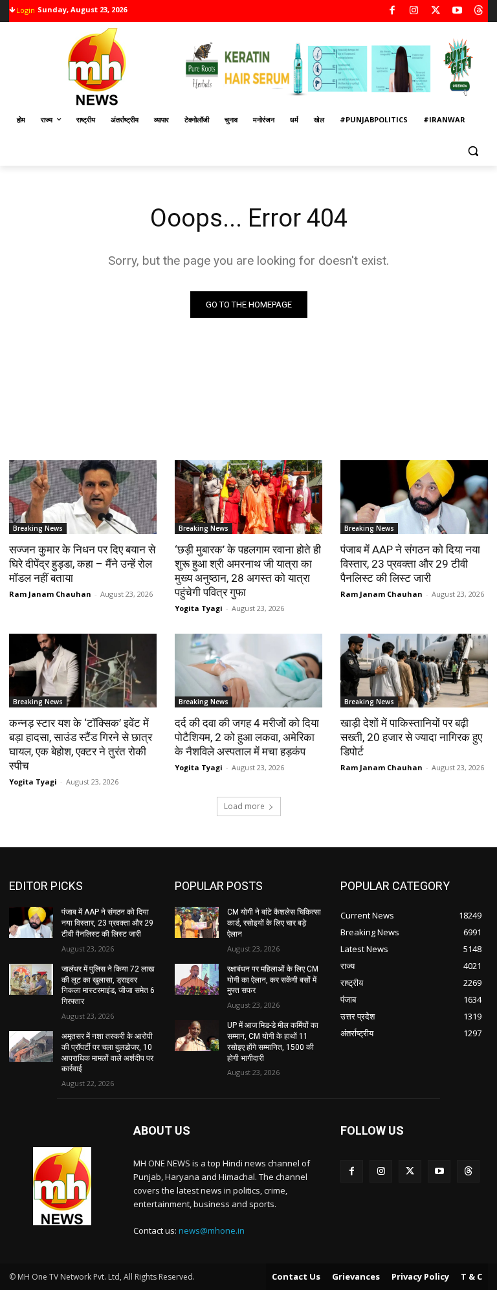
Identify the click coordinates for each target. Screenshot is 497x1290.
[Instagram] (413, 11)
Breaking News (38, 528)
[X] (435, 11)
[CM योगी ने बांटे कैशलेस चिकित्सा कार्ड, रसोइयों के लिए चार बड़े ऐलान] (197, 922)
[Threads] (479, 11)
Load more (244, 806)
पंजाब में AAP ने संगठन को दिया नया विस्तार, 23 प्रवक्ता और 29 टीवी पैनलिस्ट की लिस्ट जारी (410, 563)
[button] (473, 151)
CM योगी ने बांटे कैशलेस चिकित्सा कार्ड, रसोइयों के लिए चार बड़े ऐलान (274, 923)
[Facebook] (392, 11)
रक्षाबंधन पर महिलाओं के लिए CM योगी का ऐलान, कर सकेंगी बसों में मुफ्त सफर (272, 979)
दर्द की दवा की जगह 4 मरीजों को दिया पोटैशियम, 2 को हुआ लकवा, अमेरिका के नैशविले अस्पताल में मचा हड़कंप (247, 737)
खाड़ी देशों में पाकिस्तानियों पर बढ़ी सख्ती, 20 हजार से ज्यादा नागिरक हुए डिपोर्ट (411, 737)
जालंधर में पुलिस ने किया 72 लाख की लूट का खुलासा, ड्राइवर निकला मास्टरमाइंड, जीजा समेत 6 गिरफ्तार (108, 985)
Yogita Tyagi (199, 608)
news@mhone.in (212, 1230)
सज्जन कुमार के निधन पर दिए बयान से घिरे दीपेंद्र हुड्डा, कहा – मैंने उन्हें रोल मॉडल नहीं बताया (82, 563)
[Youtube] (457, 11)
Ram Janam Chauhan (50, 594)
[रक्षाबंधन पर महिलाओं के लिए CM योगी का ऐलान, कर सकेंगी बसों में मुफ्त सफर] (197, 979)
